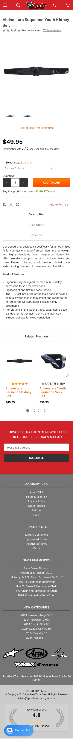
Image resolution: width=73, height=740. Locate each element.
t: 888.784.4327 (36, 690)
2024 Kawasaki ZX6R (36, 619)
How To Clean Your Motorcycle (36, 581)
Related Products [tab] (36, 336)
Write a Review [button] (52, 30)
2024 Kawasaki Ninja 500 (36, 615)
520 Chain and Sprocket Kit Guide (36, 590)
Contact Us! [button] (23, 730)
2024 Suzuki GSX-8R (36, 624)
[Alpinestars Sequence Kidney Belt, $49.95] (19, 361)
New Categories (37, 607)
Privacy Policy (36, 501)
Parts (36, 548)
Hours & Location (36, 496)
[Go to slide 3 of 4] (39, 410)
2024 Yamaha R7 (36, 633)
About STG (36, 492)
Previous (5, 373)
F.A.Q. (36, 514)
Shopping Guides (36, 560)
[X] (11, 204)
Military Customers (36, 534)
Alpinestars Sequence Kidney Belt (18, 392)
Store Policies (36, 505)
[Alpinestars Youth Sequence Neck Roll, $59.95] (53, 361)
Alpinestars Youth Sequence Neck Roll (52, 392)
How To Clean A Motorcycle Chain (36, 586)
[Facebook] (4, 204)
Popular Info (36, 527)
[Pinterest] (17, 204)
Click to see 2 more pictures (36, 127)
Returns (36, 510)
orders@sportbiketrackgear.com (36, 698)
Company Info (36, 484)
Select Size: (19, 162)
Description (36, 214)
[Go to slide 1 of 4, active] (27, 410)
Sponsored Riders (36, 539)
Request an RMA (36, 543)
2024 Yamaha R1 (36, 637)
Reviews (36, 235)
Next (67, 373)
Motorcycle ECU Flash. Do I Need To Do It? (36, 577)
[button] (19, 730)
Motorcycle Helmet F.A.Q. (36, 572)
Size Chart (27, 162)
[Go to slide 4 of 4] (45, 410)
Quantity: (8, 175)
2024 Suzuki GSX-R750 (36, 628)
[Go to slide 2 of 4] (33, 410)
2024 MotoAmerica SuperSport (37, 595)
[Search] (18, 5)
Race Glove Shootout (36, 568)
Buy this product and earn (29, 191)
